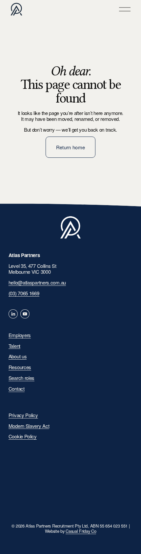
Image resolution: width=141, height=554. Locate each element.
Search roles (21, 378)
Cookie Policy (23, 436)
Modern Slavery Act (29, 426)
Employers (20, 335)
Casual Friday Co (81, 531)
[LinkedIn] (13, 313)
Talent (14, 346)
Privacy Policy (23, 415)
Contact (17, 389)
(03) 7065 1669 (24, 293)
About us (18, 356)
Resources (20, 367)
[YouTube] (25, 313)
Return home (70, 147)
